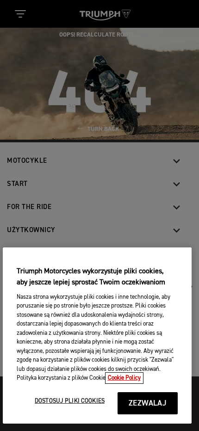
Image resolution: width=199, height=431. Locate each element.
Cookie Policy (124, 378)
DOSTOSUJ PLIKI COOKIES (70, 401)
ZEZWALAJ (147, 403)
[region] (97, 335)
